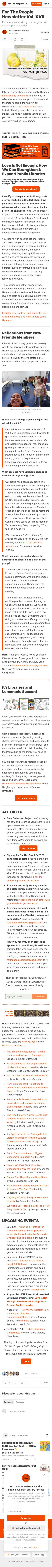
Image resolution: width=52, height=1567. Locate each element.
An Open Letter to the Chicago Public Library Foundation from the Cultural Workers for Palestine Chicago (27, 1138)
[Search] (47, 1435)
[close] (44, 1475)
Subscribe (36, 4)
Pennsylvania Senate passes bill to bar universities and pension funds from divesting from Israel (27, 1103)
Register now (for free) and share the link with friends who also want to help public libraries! (24, 317)
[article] (26, 1451)
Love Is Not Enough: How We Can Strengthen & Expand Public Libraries (27, 1301)
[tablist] (13, 1402)
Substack (13, 1561)
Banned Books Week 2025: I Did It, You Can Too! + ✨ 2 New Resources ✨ (19, 1446)
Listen (46, 32)
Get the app (39, 1554)
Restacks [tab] (20, 1402)
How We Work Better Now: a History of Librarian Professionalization (28, 1313)
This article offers (26, 106)
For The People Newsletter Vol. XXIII (19, 1467)
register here (38, 1289)
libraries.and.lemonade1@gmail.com (21, 783)
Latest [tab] (12, 1435)
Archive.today (29, 1041)
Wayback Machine (12, 1045)
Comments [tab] (8, 1402)
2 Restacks (33, 1373)
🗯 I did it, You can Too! (12, 1452)
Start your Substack (19, 1554)
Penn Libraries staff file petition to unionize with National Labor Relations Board (27, 1087)
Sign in (46, 4)
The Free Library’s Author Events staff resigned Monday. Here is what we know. (27, 1118)
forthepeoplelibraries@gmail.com (30, 665)
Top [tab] (5, 1435)
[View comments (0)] (15, 39)
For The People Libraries (19, 31)
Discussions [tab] (23, 1435)
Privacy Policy (30, 1539)
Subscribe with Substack (28, 1528)
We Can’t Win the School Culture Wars (27, 1075)
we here (24, 1320)
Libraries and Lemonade (15, 95)
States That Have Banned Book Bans (27, 1177)
